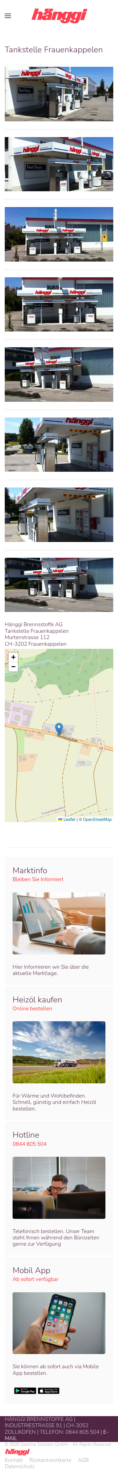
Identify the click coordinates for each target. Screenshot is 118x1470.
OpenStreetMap (97, 819)
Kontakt (14, 1460)
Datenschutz (20, 1466)
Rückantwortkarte (50, 1460)
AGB (83, 1460)
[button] (8, 16)
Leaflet (69, 819)
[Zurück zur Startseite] (59, 16)
